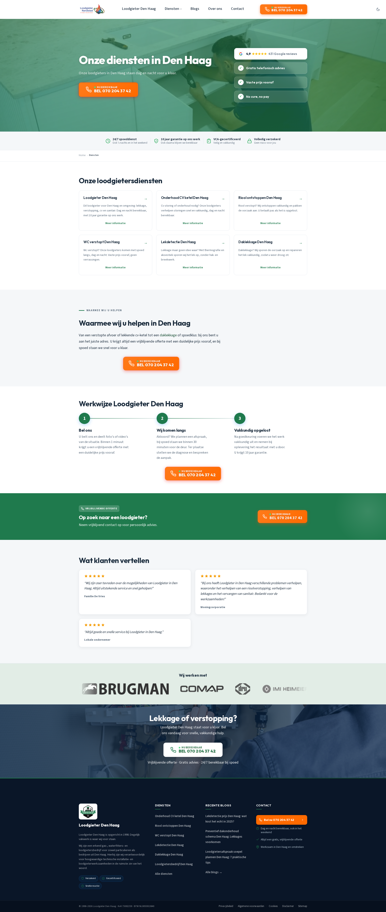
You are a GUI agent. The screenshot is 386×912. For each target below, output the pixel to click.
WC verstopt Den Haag (169, 835)
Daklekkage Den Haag (169, 854)
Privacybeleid (226, 906)
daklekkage (168, 335)
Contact (237, 8)
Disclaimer (288, 906)
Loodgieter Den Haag (139, 8)
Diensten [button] (172, 8)
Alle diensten (163, 874)
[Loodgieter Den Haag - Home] (92, 9)
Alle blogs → (213, 872)
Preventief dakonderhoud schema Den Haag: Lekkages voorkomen (223, 836)
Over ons (215, 8)
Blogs (194, 8)
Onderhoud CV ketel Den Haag (174, 816)
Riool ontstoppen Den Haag (173, 826)
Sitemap (302, 906)
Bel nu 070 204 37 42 (279, 820)
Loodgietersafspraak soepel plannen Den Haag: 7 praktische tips (225, 857)
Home (82, 155)
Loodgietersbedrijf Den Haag (174, 864)
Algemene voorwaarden (251, 906)
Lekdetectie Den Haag (169, 845)
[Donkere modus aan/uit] (378, 9)
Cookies (273, 906)
